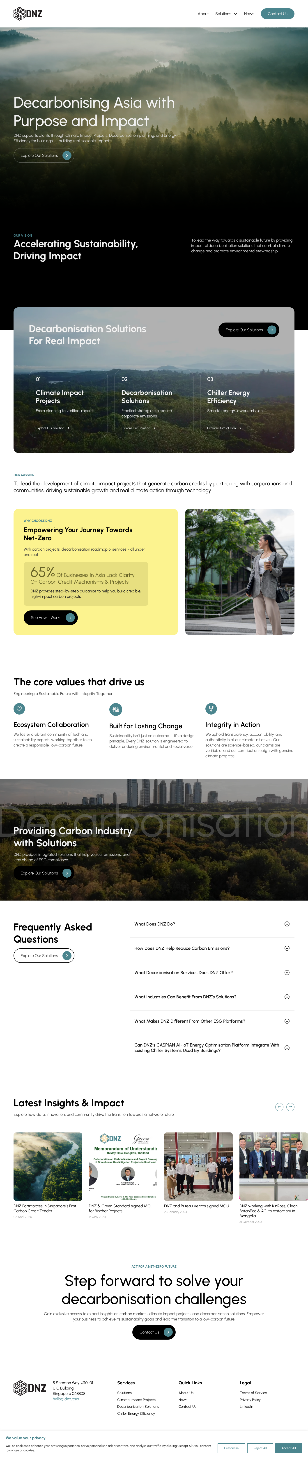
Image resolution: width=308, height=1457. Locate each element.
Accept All (289, 1448)
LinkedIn (246, 1406)
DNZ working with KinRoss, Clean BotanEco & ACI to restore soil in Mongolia (268, 1211)
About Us (186, 1393)
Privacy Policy (250, 1400)
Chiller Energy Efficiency (136, 1413)
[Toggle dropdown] (235, 14)
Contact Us (277, 13)
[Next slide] (290, 1107)
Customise (231, 1448)
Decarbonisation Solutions (138, 1406)
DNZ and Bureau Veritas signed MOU (196, 1206)
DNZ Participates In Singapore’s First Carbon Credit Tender (45, 1208)
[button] (212, 924)
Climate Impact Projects (136, 1400)
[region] (154, 1444)
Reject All (260, 1448)
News (249, 13)
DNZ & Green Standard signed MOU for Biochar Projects (121, 1208)
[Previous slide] (279, 1107)
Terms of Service (253, 1393)
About (203, 13)
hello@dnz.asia (66, 1398)
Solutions (223, 13)
